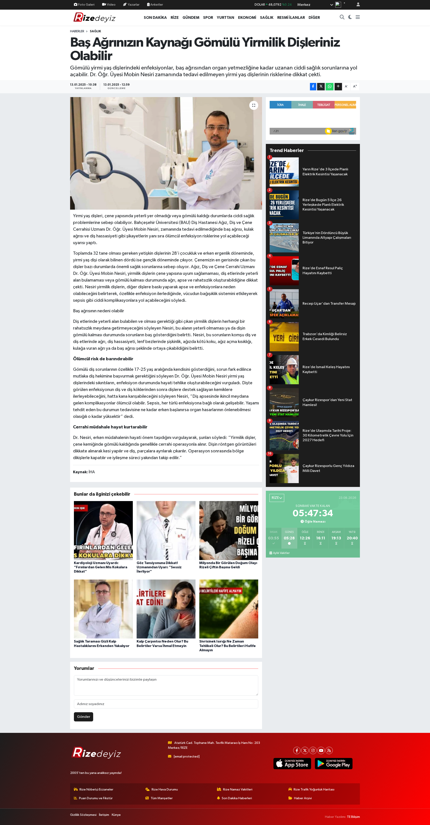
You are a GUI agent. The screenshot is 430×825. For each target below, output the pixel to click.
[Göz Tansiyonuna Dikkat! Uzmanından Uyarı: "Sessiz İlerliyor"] (166, 530)
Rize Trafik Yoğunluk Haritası (314, 789)
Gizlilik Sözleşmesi (83, 814)
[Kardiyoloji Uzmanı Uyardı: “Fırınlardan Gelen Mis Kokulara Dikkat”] (103, 530)
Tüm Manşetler (162, 798)
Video (111, 4)
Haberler (77, 31)
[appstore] (292, 763)
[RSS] (329, 750)
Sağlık (95, 31)
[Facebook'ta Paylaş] (313, 86)
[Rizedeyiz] (95, 17)
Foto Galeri (86, 4)
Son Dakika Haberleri (237, 798)
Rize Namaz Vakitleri (237, 789)
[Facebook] (297, 750)
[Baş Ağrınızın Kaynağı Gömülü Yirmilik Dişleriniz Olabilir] (166, 153)
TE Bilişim (353, 816)
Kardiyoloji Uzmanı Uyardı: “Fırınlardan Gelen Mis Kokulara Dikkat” (100, 567)
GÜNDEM (191, 18)
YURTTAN (225, 18)
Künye (116, 814)
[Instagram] (313, 750)
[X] (305, 750)
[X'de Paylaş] (321, 86)
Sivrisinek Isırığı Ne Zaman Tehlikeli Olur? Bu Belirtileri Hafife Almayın (227, 646)
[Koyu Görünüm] (350, 18)
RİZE (175, 18)
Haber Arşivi (303, 798)
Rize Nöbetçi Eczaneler (96, 789)
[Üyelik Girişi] (356, 5)
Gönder (83, 717)
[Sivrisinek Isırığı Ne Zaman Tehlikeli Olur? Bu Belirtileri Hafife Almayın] (228, 609)
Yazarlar (134, 4)
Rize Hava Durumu (165, 789)
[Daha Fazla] (338, 86)
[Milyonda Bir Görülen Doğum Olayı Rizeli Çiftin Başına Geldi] (228, 530)
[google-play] (333, 763)
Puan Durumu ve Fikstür (96, 798)
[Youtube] (321, 750)
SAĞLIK (266, 18)
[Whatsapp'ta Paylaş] (329, 86)
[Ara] (342, 18)
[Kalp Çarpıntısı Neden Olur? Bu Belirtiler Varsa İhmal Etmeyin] (166, 609)
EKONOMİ (247, 18)
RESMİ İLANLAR (291, 18)
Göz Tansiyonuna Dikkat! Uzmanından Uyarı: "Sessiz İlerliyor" (159, 567)
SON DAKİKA (155, 18)
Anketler (156, 4)
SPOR (208, 18)
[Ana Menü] (358, 18)
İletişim (104, 814)
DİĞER (314, 18)
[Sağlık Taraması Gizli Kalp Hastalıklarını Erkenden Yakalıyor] (103, 609)
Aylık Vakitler (281, 553)
